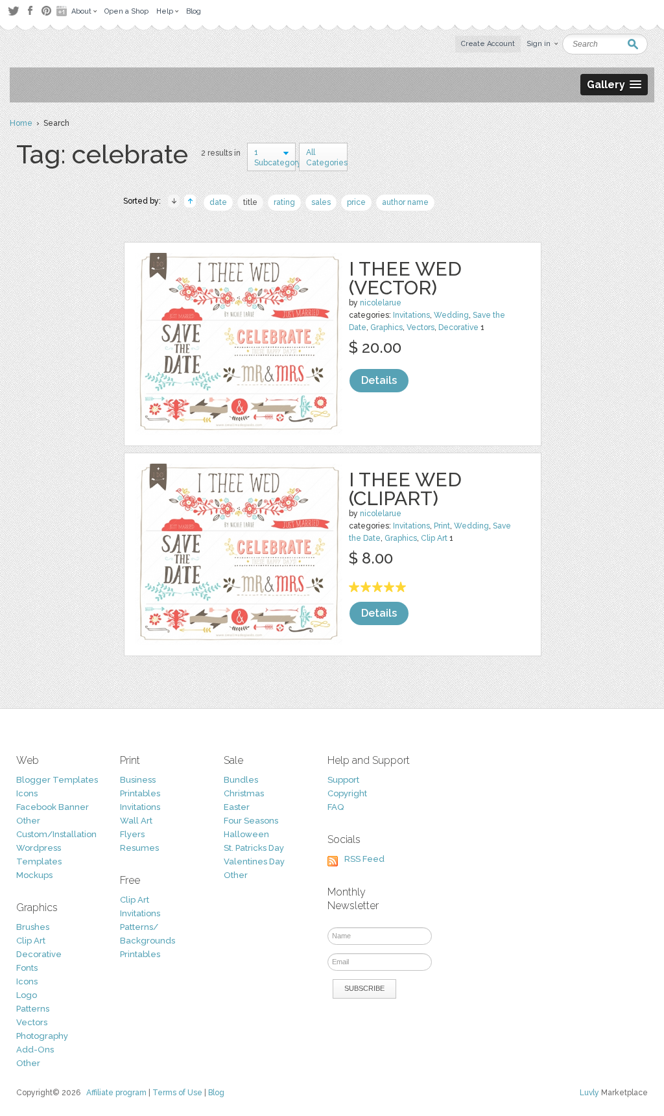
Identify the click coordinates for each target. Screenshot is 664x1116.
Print (442, 525)
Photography (42, 1036)
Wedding (451, 315)
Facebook (29, 11)
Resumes (139, 848)
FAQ (335, 807)
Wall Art (136, 820)
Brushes (32, 927)
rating (284, 202)
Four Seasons (251, 820)
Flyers (132, 834)
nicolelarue (380, 302)
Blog (216, 1092)
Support (343, 780)
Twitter (13, 11)
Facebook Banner (52, 807)
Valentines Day (254, 861)
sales (321, 202)
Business (138, 780)
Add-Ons (35, 1049)
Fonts (27, 968)
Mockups (34, 875)
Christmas (244, 793)
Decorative (458, 327)
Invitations (411, 315)
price (356, 202)
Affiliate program (116, 1092)
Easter (237, 807)
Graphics (386, 327)
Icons (27, 793)
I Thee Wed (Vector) (405, 278)
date (218, 202)
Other (28, 820)
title (250, 202)
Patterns (32, 1009)
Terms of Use (177, 1092)
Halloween (246, 834)
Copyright (347, 793)
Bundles (241, 780)
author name (405, 202)
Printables (140, 793)
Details (379, 380)
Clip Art (434, 538)
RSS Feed (364, 859)
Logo (26, 995)
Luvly (589, 1092)
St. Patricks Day (254, 848)
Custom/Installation (56, 834)
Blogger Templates (57, 780)
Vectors (420, 327)
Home (21, 123)
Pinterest (46, 11)
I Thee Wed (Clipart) (405, 489)
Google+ (62, 11)
